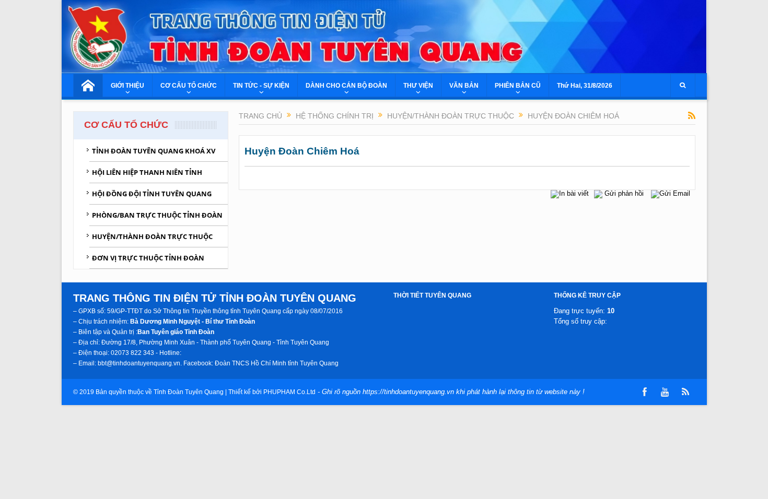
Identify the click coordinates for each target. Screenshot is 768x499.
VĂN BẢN (464, 85)
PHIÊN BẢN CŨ (518, 85)
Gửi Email (674, 193)
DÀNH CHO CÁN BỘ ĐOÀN (346, 85)
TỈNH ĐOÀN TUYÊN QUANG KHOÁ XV (153, 151)
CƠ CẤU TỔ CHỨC (188, 85)
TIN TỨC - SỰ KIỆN (261, 85)
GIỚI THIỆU (127, 85)
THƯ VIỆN (418, 85)
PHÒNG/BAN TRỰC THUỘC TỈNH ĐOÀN (157, 215)
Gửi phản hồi (624, 193)
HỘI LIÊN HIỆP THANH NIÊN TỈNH (147, 172)
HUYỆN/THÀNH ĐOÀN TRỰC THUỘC (152, 236)
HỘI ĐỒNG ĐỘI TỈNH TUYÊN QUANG (152, 193)
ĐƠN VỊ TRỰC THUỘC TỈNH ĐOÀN (148, 258)
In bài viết (574, 193)
